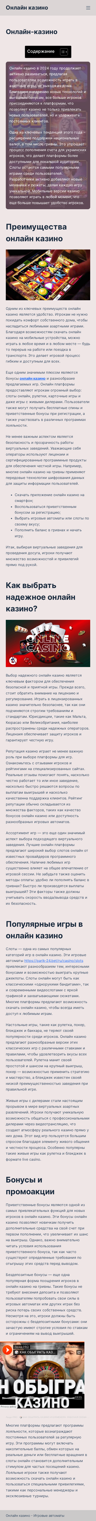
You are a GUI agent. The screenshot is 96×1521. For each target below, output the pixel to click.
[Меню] (88, 8)
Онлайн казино (27, 7)
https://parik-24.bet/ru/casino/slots (53, 960)
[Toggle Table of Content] (62, 52)
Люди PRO (11, 1417)
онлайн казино (33, 378)
